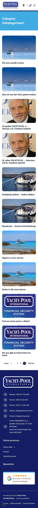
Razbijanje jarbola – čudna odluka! (18, 194)
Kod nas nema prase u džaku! (16, 321)
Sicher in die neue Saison (14, 289)
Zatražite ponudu (9, 456)
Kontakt (6, 452)
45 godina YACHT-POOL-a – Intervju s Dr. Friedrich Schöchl (16, 127)
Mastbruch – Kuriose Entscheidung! (19, 226)
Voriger (6, 363)
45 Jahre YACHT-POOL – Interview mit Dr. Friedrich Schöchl (18, 161)
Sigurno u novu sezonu (12, 258)
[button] (34, 5)
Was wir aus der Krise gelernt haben (19, 94)
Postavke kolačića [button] (29, 503)
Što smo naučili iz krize (13, 63)
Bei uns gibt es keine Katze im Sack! (16, 354)
